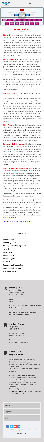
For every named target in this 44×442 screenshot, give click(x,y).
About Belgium (9, 259)
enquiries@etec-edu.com (20, 391)
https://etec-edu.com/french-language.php (16, 221)
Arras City (7, 249)
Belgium (8, 412)
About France (8, 255)
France (7, 405)
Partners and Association (13, 265)
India (6, 418)
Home (5, 225)
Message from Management (14, 246)
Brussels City (8, 252)
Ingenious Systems (22, 433)
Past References (9, 271)
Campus (6, 262)
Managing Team (9, 243)
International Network (12, 268)
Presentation (8, 239)
